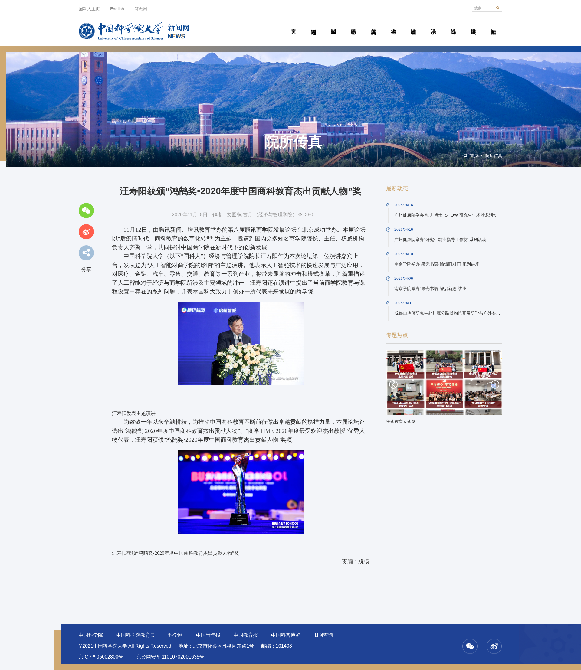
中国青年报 (208, 635)
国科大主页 (89, 8)
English (117, 8)
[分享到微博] (86, 231)
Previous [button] (393, 384)
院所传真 (373, 24)
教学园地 (333, 24)
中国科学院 (91, 635)
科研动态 (353, 24)
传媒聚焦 (473, 24)
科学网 (175, 635)
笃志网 (140, 8)
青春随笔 (453, 24)
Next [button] (495, 384)
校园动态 (413, 24)
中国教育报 (246, 635)
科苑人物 (393, 24)
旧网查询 (323, 635)
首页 (293, 24)
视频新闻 (493, 24)
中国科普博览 (285, 635)
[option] (444, 389)
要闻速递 (313, 24)
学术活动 (433, 24)
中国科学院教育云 (135, 635)
